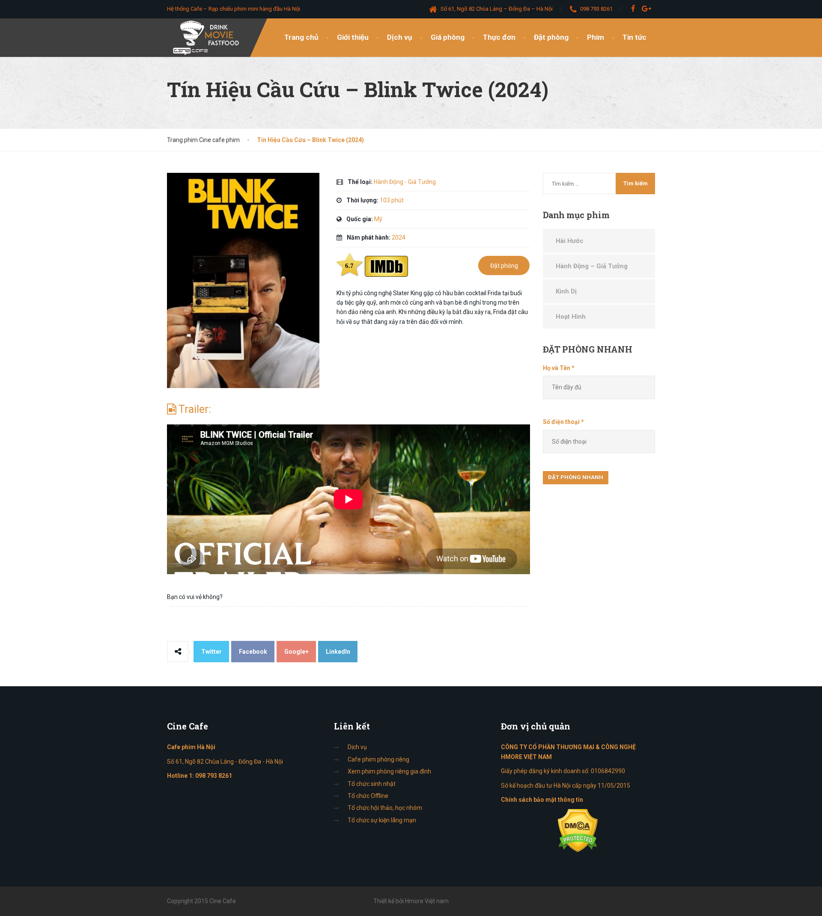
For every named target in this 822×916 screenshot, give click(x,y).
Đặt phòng (551, 37)
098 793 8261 (213, 775)
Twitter (211, 651)
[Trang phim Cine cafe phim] (208, 37)
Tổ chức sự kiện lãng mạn (382, 820)
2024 (398, 237)
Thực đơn (499, 37)
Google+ (296, 651)
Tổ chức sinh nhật (372, 783)
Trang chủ (301, 37)
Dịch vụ (399, 37)
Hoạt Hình (571, 316)
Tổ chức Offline (368, 795)
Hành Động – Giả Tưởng (592, 266)
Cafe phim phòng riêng (378, 759)
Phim (595, 37)
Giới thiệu (353, 37)
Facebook (253, 651)
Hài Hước (570, 241)
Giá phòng (448, 37)
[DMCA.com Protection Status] (578, 830)
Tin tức (634, 37)
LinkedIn (338, 651)
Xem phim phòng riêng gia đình (389, 771)
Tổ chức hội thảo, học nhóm (385, 807)
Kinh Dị (566, 291)
